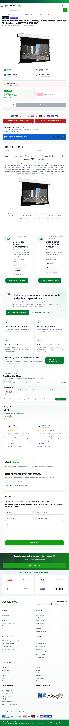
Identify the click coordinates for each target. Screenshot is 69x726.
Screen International (27, 25)
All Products (9, 15)
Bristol (3, 678)
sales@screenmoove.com (9, 699)
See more (11, 444)
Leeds (3, 675)
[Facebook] (7, 711)
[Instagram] (11, 711)
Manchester (5, 673)
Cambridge (5, 681)
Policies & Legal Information (57, 722)
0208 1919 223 (6, 696)
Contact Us (36, 565)
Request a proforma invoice (50, 120)
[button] (34, 109)
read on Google (20, 413)
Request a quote (61, 399)
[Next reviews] (64, 436)
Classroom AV (40, 615)
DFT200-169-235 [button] (9, 25)
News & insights (40, 646)
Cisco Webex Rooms (8, 643)
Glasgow (38, 681)
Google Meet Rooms (7, 646)
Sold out (41, 105)
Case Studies (39, 649)
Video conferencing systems (44, 626)
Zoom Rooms (6, 652)
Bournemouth (40, 675)
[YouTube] (22, 711)
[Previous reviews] (4, 436)
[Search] (65, 10)
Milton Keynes (40, 678)
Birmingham (5, 670)
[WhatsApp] (19, 711)
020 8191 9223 (18, 481)
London (4, 667)
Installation (5, 620)
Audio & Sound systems (42, 631)
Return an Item (40, 657)
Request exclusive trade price (18, 120)
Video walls (39, 628)
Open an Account (41, 643)
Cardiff (38, 667)
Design (4, 618)
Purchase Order (40, 654)
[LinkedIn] (15, 711)
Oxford (38, 670)
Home (3, 15)
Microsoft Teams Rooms (9, 649)
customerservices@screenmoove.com (52, 604)
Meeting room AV (40, 618)
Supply (4, 626)
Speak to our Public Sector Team (12, 131)
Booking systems (41, 620)
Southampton (39, 673)
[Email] (3, 711)
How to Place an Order (42, 652)
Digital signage (40, 623)
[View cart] (66, 5)
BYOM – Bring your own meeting (11, 641)
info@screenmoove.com (20, 485)
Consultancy (5, 615)
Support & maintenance (8, 623)
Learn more (50, 94)
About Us (38, 641)
